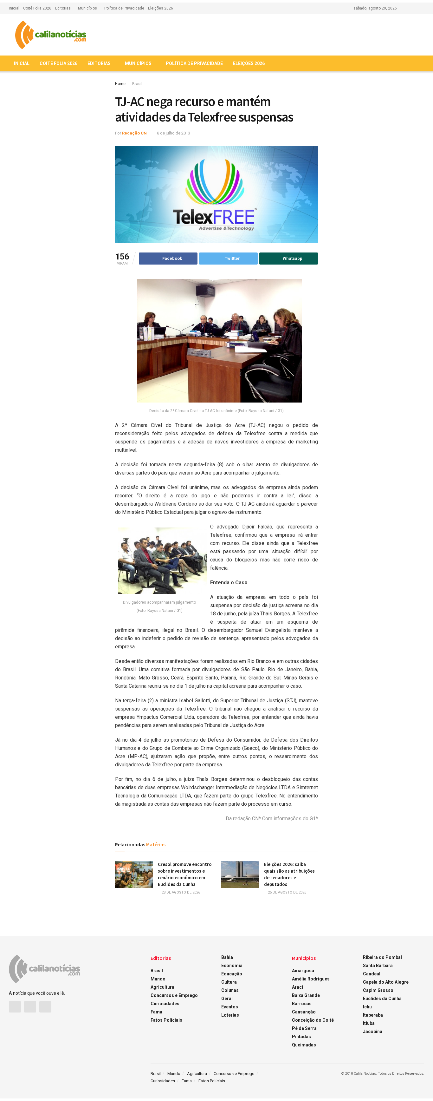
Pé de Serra (304, 1028)
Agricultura (162, 987)
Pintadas (301, 1036)
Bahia (227, 957)
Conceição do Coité (313, 1020)
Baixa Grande (306, 995)
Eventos (229, 1006)
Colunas (230, 990)
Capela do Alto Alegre (386, 982)
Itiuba (369, 1023)
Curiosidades (165, 1003)
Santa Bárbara (378, 965)
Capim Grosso (378, 990)
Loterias (230, 1015)
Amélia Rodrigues (311, 978)
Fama (156, 1011)
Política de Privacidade (124, 8)
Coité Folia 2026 (37, 8)
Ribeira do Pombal (382, 957)
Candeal (371, 973)
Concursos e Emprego (174, 995)
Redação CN (134, 133)
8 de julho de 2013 (173, 133)
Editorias (63, 8)
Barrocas (302, 1003)
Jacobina (372, 1031)
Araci (297, 987)
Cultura (229, 982)
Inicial (14, 8)
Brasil (137, 84)
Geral (227, 998)
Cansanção (304, 1011)
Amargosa (303, 970)
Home (120, 84)
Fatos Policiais (166, 1020)
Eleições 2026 (160, 8)
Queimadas (304, 1044)
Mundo (158, 978)
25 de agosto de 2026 (286, 892)
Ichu (367, 1006)
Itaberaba (373, 1015)
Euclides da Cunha (382, 998)
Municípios (87, 8)
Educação (231, 973)
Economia (231, 965)
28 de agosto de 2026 (180, 892)
